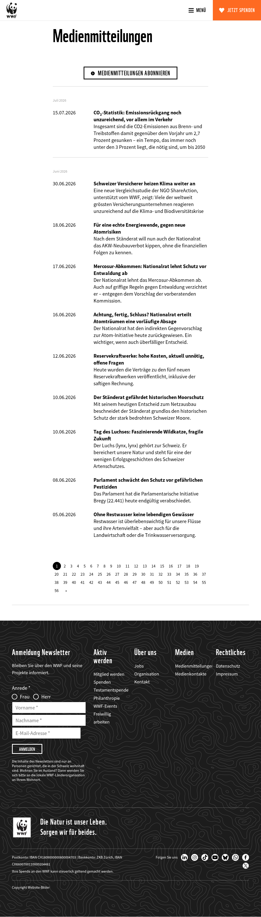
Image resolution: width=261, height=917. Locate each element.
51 (169, 582)
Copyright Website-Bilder (31, 887)
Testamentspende (111, 690)
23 (83, 574)
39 (65, 582)
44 (109, 582)
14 (153, 566)
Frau (25, 696)
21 (65, 574)
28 (126, 574)
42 (91, 582)
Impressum (227, 674)
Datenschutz (228, 666)
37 (204, 574)
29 (135, 574)
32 (161, 574)
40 (74, 582)
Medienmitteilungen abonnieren (134, 73)
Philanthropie (107, 698)
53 (187, 582)
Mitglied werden (109, 674)
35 (187, 574)
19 (197, 566)
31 (152, 574)
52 (178, 582)
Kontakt (142, 682)
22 (74, 574)
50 (161, 582)
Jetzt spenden (241, 10)
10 (119, 566)
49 (152, 582)
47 (135, 582)
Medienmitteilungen (194, 666)
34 (178, 574)
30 (143, 574)
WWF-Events (105, 706)
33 (169, 574)
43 (100, 582)
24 (91, 574)
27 (117, 574)
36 (195, 574)
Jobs (139, 666)
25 (100, 574)
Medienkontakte (190, 674)
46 (126, 582)
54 (195, 582)
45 (117, 582)
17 (179, 566)
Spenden (102, 682)
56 (57, 590)
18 (188, 566)
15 (162, 566)
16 (171, 566)
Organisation (146, 674)
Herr (46, 696)
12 (136, 566)
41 (83, 582)
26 (109, 574)
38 (57, 582)
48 (143, 582)
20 (57, 574)
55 (204, 582)
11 (127, 566)
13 (145, 566)
